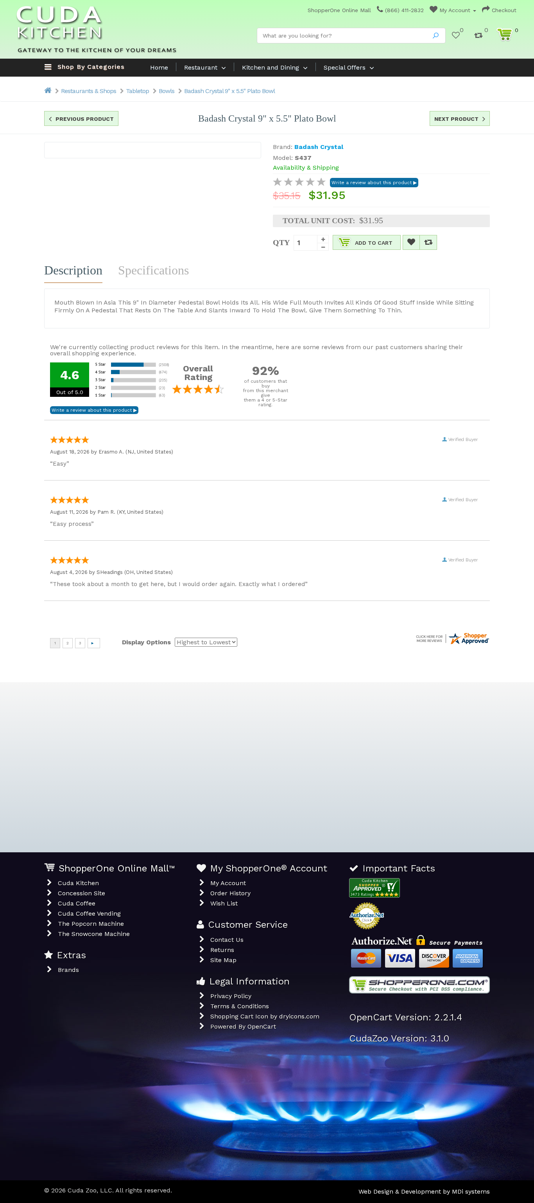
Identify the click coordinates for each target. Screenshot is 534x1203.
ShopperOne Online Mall (338, 10)
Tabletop (137, 91)
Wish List (224, 903)
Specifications (153, 270)
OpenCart (261, 1026)
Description (73, 270)
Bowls (166, 91)
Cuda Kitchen (78, 883)
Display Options (146, 642)
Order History (230, 893)
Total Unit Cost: (319, 220)
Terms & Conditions (239, 1006)
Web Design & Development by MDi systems (424, 1191)
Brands (68, 970)
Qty (281, 242)
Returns (222, 950)
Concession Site (81, 893)
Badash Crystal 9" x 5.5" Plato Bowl (229, 91)
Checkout (503, 10)
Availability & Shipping (306, 167)
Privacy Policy (230, 996)
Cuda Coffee (76, 903)
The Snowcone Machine (94, 934)
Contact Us (227, 939)
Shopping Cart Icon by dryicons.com (264, 1016)
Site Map (223, 960)
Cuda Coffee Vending (89, 913)
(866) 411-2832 (403, 10)
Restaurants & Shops (88, 91)
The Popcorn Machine (91, 923)
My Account (454, 10)
